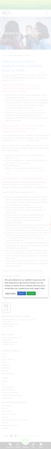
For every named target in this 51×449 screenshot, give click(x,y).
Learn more (10, 293)
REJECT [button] (22, 293)
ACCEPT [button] (31, 293)
